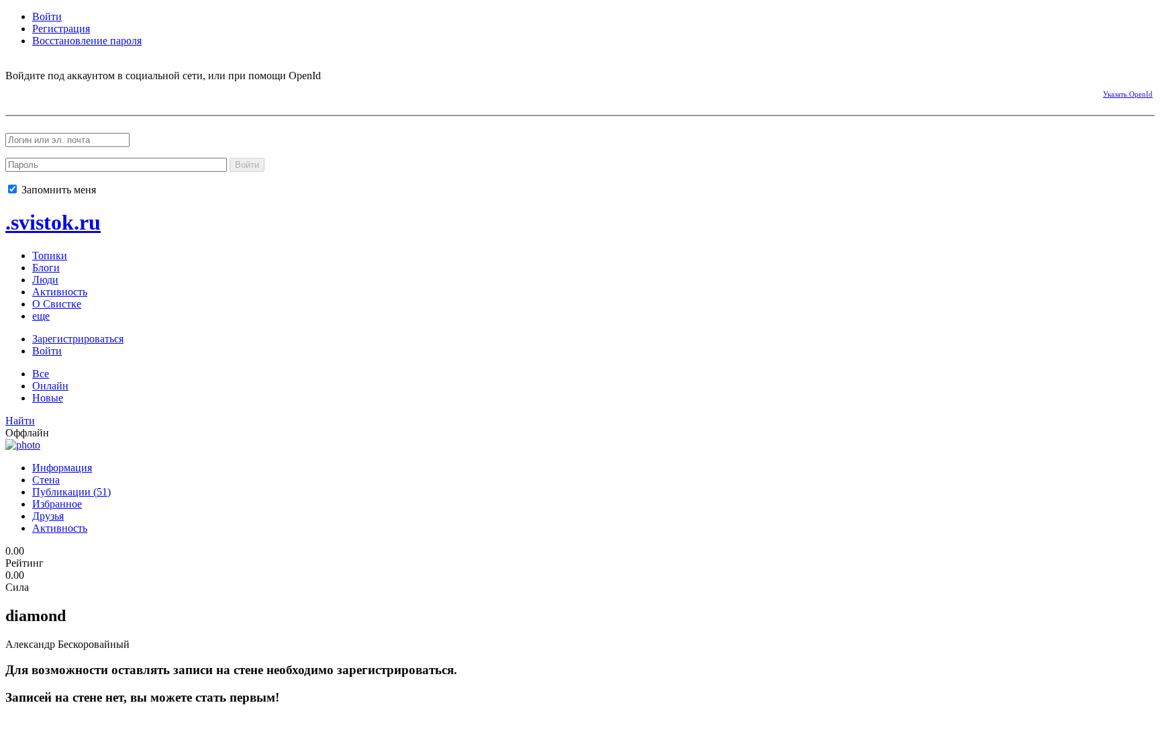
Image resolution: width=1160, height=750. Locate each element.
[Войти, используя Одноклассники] (62, 92)
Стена (46, 479)
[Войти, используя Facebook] (15, 92)
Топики (49, 255)
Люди (45, 279)
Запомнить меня (57, 189)
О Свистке (56, 304)
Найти (20, 420)
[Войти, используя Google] (109, 92)
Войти (47, 16)
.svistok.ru (53, 222)
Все (40, 373)
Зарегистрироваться (78, 338)
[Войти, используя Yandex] (133, 92)
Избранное (57, 504)
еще (41, 316)
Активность (59, 291)
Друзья (48, 516)
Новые (47, 398)
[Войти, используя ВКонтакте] (39, 92)
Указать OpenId (1128, 94)
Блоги (46, 267)
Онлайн (50, 385)
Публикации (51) (71, 492)
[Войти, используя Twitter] (86, 92)
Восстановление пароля (87, 40)
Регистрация (61, 28)
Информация (62, 467)
